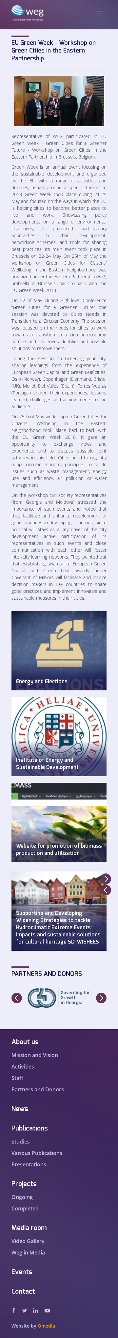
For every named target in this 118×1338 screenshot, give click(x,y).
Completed (25, 1208)
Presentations (28, 1164)
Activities (22, 1066)
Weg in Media (28, 1252)
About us (25, 1042)
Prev (106, 890)
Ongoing (22, 1197)
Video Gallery (28, 1241)
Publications (29, 1128)
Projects (24, 1184)
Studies (20, 1141)
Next (106, 879)
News (19, 1109)
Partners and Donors (37, 1089)
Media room (29, 1228)
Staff (17, 1078)
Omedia (46, 1326)
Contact (23, 1291)
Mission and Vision (34, 1055)
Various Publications (36, 1153)
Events (21, 1272)
